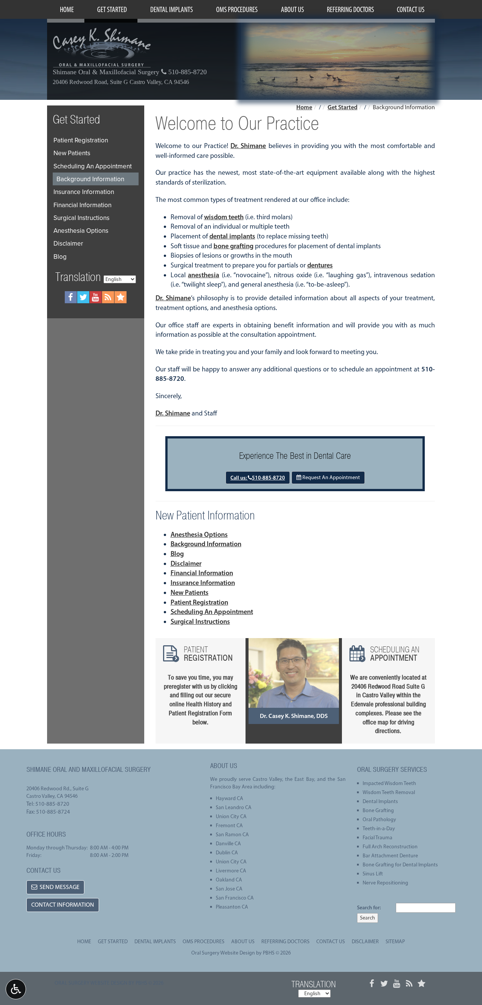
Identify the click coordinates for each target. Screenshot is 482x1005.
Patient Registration (199, 602)
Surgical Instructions (200, 621)
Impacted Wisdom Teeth (389, 783)
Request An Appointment (330, 477)
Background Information (206, 544)
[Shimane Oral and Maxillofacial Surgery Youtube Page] (96, 297)
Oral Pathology (379, 819)
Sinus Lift (373, 874)
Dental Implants (171, 9)
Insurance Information (203, 583)
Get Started (112, 9)
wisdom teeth (224, 217)
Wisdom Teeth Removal (389, 792)
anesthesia (203, 275)
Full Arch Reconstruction (390, 846)
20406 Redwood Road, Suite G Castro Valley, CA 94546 (121, 82)
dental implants (232, 236)
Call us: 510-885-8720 (257, 477)
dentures (320, 265)
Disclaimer (186, 563)
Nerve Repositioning (385, 883)
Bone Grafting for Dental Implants (400, 864)
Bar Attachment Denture (390, 855)
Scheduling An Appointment (212, 612)
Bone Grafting (378, 810)
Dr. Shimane (248, 146)
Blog (177, 554)
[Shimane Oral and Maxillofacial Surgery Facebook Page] (71, 297)
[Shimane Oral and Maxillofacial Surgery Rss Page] (108, 297)
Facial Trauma (377, 837)
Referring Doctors (350, 9)
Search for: (369, 907)
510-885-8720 (186, 72)
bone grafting (233, 246)
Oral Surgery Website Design (223, 953)
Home (67, 9)
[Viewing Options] (16, 989)
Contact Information (62, 904)
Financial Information (202, 573)
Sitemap (395, 941)
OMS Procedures (237, 9)
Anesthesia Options (199, 534)
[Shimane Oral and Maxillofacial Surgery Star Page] (120, 297)
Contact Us (410, 9)
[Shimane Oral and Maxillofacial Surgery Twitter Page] (83, 297)
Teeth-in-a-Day (379, 828)
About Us (292, 9)
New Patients (190, 592)
